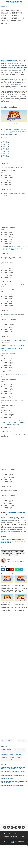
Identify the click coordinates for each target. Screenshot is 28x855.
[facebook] (3, 569)
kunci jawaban (22, 65)
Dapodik (4, 752)
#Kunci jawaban (20, 553)
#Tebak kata (14, 555)
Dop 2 (9, 752)
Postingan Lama (22, 740)
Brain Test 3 (22, 749)
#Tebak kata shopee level (8, 553)
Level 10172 (6, 143)
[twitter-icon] (8, 827)
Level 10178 (6, 153)
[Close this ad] (27, 846)
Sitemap (10, 833)
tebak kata (18, 74)
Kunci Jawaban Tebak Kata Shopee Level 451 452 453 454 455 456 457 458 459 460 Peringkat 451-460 (15, 248)
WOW (20, 759)
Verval (15, 759)
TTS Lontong (12, 757)
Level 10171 (6, 141)
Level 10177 (6, 151)
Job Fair (18, 752)
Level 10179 (6, 155)
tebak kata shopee (17, 340)
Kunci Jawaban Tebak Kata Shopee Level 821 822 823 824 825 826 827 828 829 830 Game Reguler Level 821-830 (15, 422)
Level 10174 (6, 146)
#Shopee (4, 551)
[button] (26, 1)
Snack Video (4, 757)
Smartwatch (18, 754)
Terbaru (6, 833)
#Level (21, 551)
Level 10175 (6, 148)
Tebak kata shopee (6, 79)
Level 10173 (6, 144)
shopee (16, 84)
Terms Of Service (13, 836)
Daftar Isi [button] (3, 138)
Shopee (11, 754)
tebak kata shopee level (20, 374)
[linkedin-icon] (15, 827)
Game (13, 752)
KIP (23, 752)
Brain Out (9, 749)
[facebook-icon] (4, 827)
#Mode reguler (5, 555)
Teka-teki (4, 759)
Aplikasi (3, 749)
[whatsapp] (17, 569)
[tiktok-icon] (23, 827)
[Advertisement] (14, 43)
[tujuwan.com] (14, 2)
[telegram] (21, 569)
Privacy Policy (21, 836)
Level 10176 (6, 150)
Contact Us (6, 836)
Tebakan (19, 757)
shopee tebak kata (19, 91)
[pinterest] (12, 569)
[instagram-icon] (12, 827)
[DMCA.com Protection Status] (14, 843)
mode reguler (8, 65)
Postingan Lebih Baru (7, 740)
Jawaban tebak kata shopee (8, 60)
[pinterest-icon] (19, 827)
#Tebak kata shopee (13, 551)
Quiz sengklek (5, 754)
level (20, 63)
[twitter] (8, 569)
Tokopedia (10, 759)
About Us (21, 833)
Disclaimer (16, 833)
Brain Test (15, 749)
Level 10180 (6, 157)
